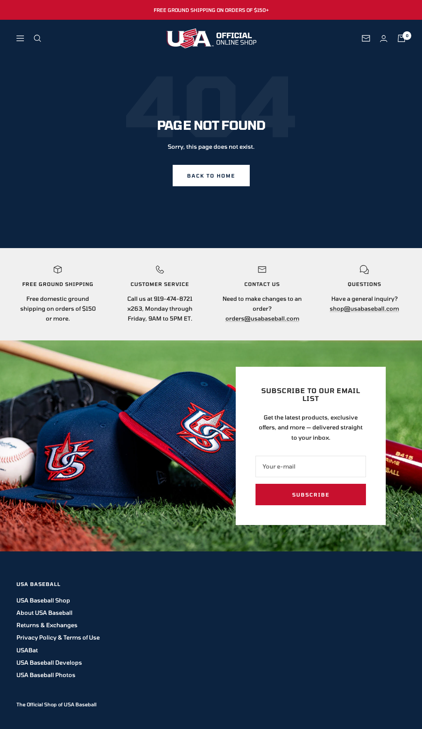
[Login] (383, 38)
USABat (27, 650)
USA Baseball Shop (43, 600)
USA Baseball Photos (45, 674)
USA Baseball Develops (49, 662)
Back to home (211, 175)
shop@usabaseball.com (364, 308)
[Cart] (401, 38)
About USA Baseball (44, 612)
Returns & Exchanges (46, 624)
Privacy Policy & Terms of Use (58, 637)
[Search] (37, 38)
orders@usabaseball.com (262, 318)
